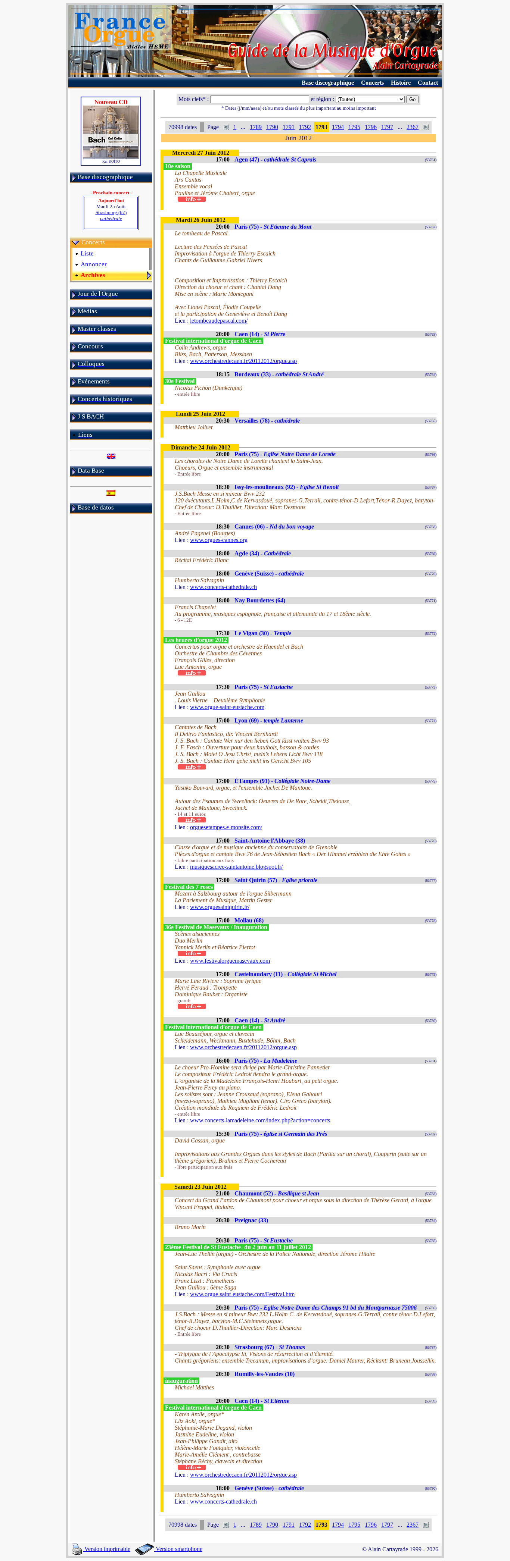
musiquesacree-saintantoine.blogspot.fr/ (236, 866)
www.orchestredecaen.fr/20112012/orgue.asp (243, 361)
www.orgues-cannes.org (219, 540)
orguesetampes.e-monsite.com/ (226, 827)
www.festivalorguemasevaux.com (230, 960)
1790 (272, 127)
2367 (413, 127)
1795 (354, 127)
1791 (289, 127)
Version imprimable (106, 1549)
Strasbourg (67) (111, 215)
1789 (256, 127)
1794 (338, 127)
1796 (371, 127)
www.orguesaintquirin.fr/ (219, 907)
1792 (305, 127)
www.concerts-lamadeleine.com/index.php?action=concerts (260, 1120)
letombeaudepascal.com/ (219, 320)
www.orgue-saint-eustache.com (227, 707)
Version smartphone (178, 1549)
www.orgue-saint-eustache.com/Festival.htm (242, 1294)
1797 (387, 127)
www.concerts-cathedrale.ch (223, 587)
